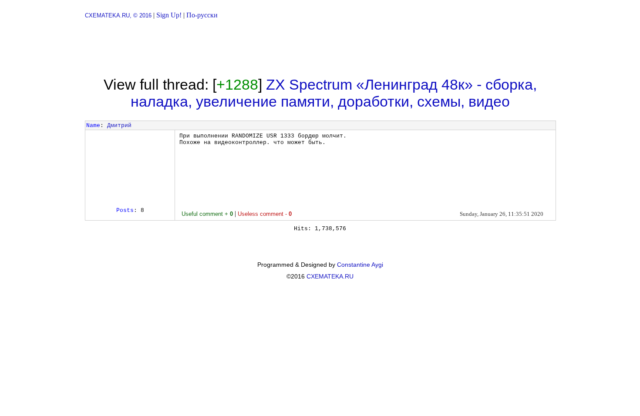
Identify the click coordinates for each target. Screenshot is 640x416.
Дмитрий (119, 125)
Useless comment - (265, 214)
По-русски (202, 15)
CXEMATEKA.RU (330, 276)
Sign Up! (169, 15)
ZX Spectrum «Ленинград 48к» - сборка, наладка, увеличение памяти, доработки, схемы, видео (334, 93)
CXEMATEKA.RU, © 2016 (118, 15)
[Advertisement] (320, 47)
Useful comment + (207, 214)
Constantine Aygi (360, 264)
